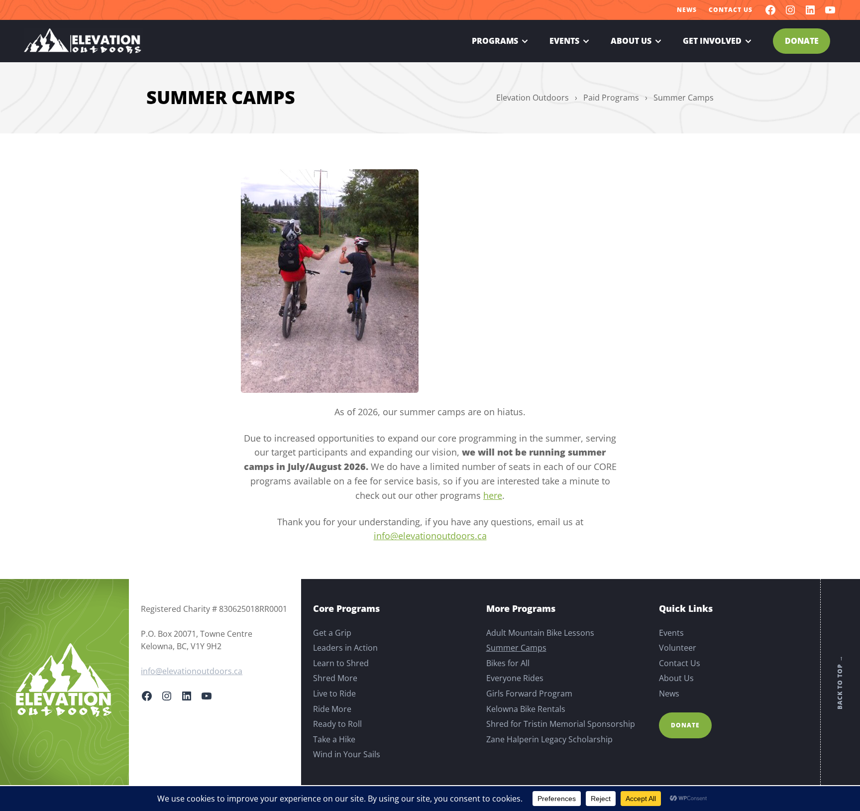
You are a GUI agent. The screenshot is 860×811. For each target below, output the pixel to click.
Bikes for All (508, 663)
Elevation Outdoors (532, 97)
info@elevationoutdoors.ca (430, 536)
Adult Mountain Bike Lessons (540, 632)
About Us (631, 40)
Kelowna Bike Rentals (525, 708)
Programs (495, 40)
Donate (802, 40)
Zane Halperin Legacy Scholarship (549, 739)
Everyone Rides (514, 678)
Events (564, 40)
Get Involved (712, 40)
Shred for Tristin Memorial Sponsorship (560, 723)
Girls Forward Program (529, 693)
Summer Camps (516, 647)
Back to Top (840, 682)
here (492, 495)
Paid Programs (611, 97)
